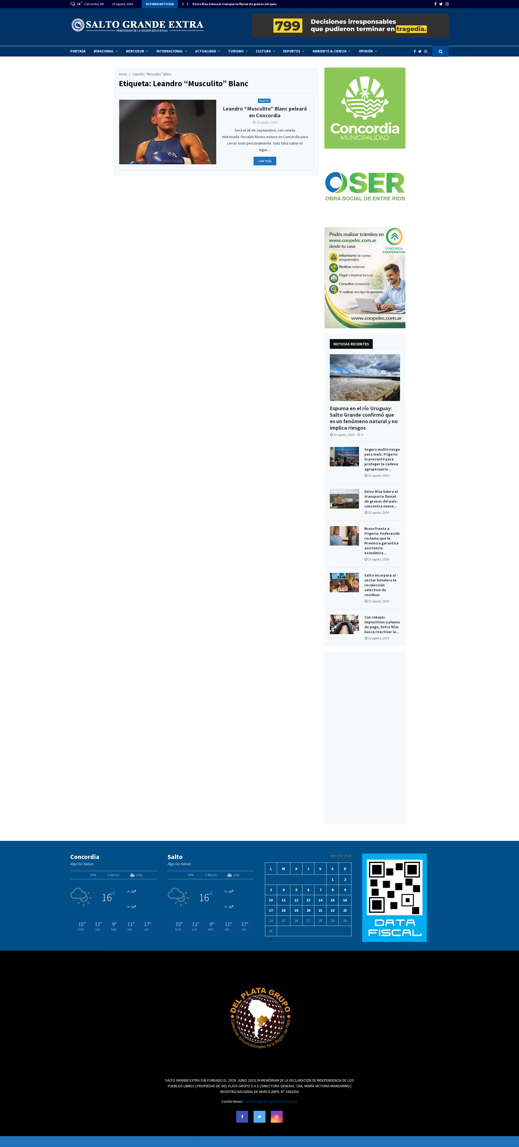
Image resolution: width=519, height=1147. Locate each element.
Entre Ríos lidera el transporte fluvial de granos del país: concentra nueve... (381, 499)
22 (332, 910)
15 (332, 900)
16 (345, 900)
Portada (78, 51)
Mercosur (135, 51)
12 (296, 900)
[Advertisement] (365, 738)
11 (283, 900)
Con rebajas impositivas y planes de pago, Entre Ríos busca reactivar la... (382, 624)
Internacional (169, 51)
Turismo (236, 51)
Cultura (263, 51)
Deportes (291, 51)
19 (296, 910)
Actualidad (205, 51)
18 (283, 910)
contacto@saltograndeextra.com (271, 1101)
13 (308, 900)
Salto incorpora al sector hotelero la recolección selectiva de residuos (380, 585)
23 (345, 910)
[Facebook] (416, 51)
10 (271, 900)
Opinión (366, 51)
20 (308, 910)
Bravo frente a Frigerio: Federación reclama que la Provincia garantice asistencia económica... (382, 540)
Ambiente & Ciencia (329, 51)
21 (320, 910)
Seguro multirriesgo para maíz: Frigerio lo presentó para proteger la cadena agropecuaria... (382, 459)
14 (320, 900)
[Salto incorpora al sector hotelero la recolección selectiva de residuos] (344, 582)
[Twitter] (421, 51)
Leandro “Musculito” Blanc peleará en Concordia (265, 112)
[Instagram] (427, 51)
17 (271, 910)
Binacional (104, 51)
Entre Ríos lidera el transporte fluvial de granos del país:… (236, 4)
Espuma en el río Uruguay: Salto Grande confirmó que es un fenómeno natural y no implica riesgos (364, 418)
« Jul (268, 939)
